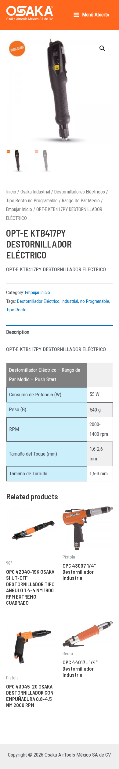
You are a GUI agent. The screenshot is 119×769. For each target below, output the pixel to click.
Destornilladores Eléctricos (79, 192)
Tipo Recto (16, 310)
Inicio (11, 192)
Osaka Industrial (35, 192)
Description (17, 332)
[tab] (59, 332)
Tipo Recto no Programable (32, 200)
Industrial (70, 301)
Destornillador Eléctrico (38, 301)
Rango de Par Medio (81, 200)
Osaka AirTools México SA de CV (26, 23)
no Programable (94, 301)
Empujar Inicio (19, 209)
